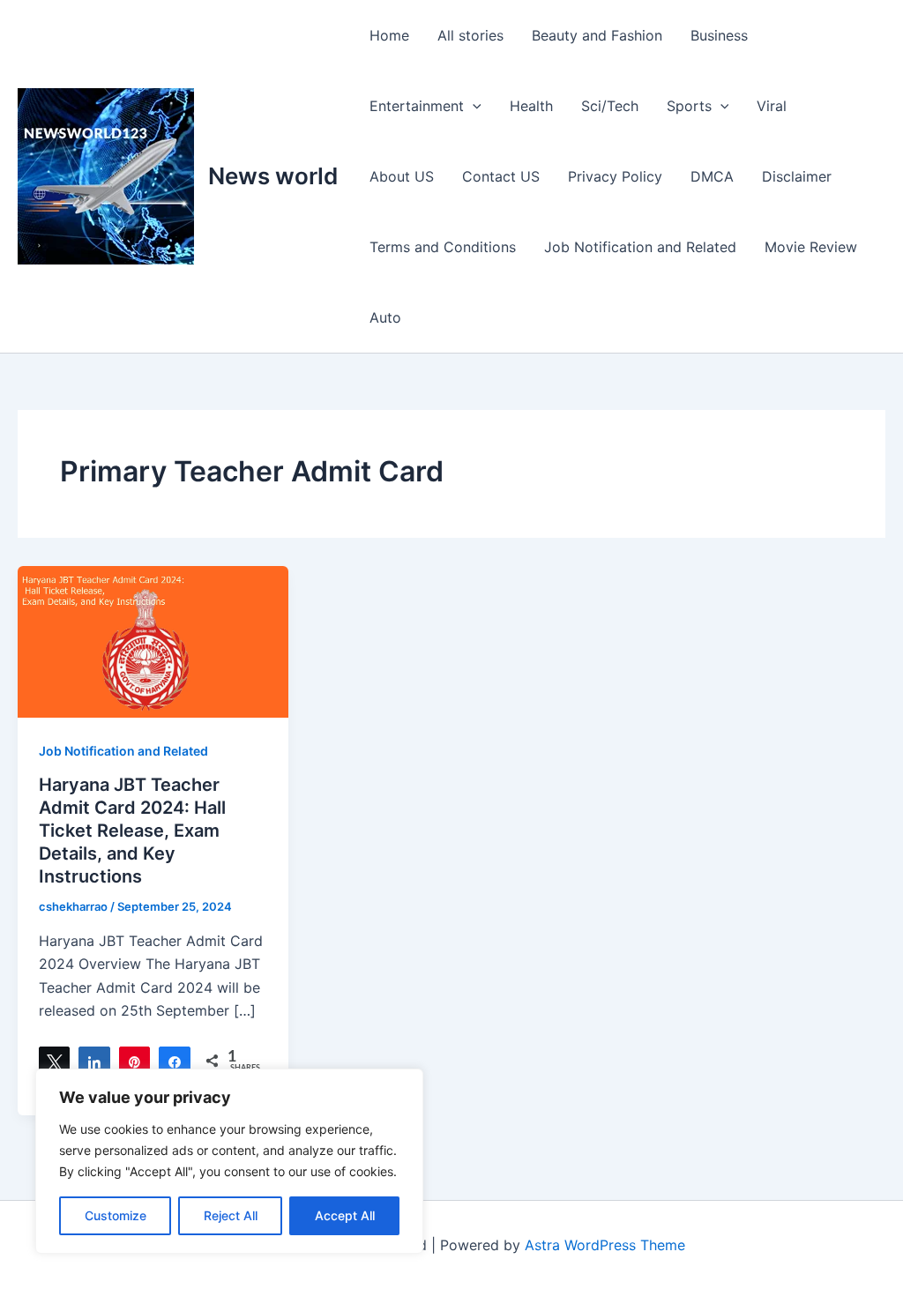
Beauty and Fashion (597, 35)
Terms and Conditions (442, 247)
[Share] (93, 1060)
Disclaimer (797, 176)
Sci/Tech (609, 106)
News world (273, 176)
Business (719, 35)
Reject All (230, 1215)
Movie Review (811, 247)
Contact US (501, 176)
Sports (689, 106)
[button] (472, 106)
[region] (229, 1161)
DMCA (712, 176)
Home (389, 35)
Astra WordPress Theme (605, 1245)
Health (531, 106)
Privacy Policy (615, 176)
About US (401, 176)
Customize (115, 1215)
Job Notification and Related (640, 247)
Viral (772, 106)
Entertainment (416, 106)
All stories (470, 35)
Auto (385, 317)
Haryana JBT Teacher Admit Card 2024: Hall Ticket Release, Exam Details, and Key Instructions (132, 830)
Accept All (345, 1215)
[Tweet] (54, 1060)
